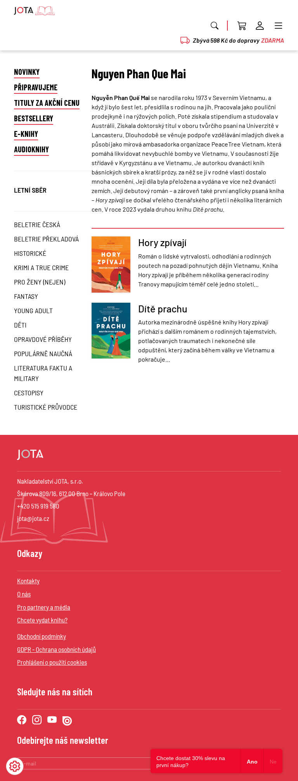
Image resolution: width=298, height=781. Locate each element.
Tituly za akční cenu (47, 102)
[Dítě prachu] (111, 336)
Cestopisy (28, 392)
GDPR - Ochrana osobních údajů (56, 649)
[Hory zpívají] (111, 265)
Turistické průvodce (45, 407)
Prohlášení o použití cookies (52, 662)
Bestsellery (33, 118)
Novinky (27, 71)
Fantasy (26, 296)
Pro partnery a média (43, 607)
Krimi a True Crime (41, 267)
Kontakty (28, 580)
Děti (20, 325)
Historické (30, 253)
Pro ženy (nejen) (39, 282)
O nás (24, 594)
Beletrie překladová (46, 238)
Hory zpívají (162, 242)
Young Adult (33, 310)
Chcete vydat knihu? (42, 620)
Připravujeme (35, 87)
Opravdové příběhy (43, 339)
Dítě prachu (162, 308)
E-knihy (26, 133)
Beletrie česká (37, 224)
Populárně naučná (43, 353)
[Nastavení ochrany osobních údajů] (15, 766)
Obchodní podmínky (41, 636)
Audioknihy (31, 149)
